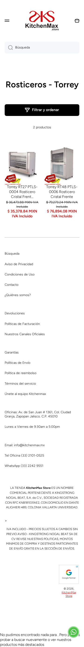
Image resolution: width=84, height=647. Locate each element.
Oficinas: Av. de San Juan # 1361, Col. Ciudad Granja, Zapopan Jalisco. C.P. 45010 (38, 414)
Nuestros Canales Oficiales (25, 334)
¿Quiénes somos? (18, 295)
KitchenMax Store (69, 594)
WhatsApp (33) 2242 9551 (24, 466)
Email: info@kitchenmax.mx (25, 445)
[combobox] (42, 47)
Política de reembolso (20, 373)
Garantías (12, 352)
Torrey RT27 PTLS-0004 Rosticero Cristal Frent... (22, 192)
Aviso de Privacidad (19, 264)
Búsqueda (12, 254)
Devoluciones (15, 313)
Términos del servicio (20, 384)
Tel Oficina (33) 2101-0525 (24, 455)
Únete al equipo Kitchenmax (25, 394)
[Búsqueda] (9, 47)
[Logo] (42, 20)
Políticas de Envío (17, 363)
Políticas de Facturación (22, 324)
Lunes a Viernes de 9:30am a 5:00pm (32, 427)
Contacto (11, 285)
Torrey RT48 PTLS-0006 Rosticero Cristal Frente (61, 192)
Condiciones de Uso (20, 274)
